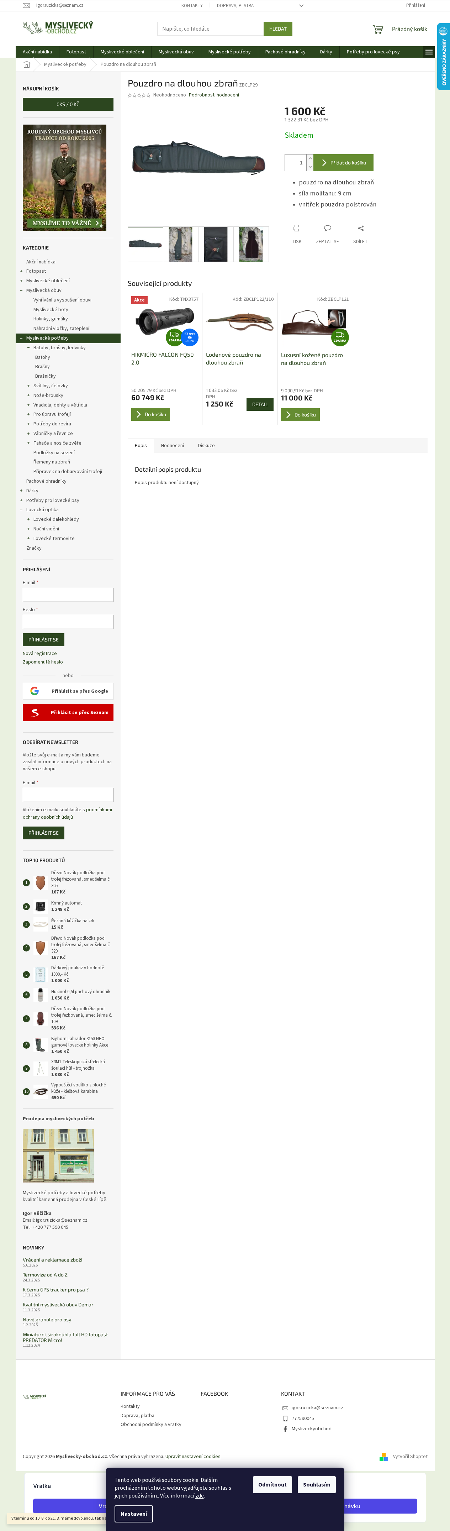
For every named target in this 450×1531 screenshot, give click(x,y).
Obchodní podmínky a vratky (151, 1424)
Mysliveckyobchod (312, 1428)
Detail (260, 404)
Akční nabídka (40, 262)
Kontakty (192, 5)
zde (199, 1496)
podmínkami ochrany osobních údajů (67, 813)
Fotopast (36, 271)
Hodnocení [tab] (172, 445)
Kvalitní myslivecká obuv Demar (58, 1304)
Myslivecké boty (50, 309)
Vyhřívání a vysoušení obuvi (62, 300)
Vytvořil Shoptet (410, 1456)
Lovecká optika (42, 509)
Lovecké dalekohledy (56, 519)
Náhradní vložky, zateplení (61, 328)
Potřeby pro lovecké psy (52, 500)
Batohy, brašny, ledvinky (59, 347)
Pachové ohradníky (46, 481)
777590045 (303, 1418)
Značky (34, 548)
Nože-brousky (48, 395)
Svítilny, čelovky (50, 385)
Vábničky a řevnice (53, 433)
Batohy (42, 357)
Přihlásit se (43, 639)
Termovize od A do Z (45, 1274)
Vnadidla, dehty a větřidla (60, 405)
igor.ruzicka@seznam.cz (317, 1407)
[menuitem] (37, 52)
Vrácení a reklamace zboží (52, 1259)
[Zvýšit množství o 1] (309, 158)
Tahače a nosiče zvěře (57, 443)
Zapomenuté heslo (43, 662)
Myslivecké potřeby (47, 338)
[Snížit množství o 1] (309, 167)
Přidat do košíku (348, 162)
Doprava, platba (235, 5)
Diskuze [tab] (206, 445)
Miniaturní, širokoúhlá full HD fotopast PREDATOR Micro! (65, 1337)
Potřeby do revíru (52, 424)
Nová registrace (40, 653)
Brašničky (45, 376)
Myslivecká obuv (44, 290)
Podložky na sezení (54, 452)
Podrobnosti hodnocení (214, 95)
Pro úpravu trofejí (52, 414)
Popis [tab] (141, 445)
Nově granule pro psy (47, 1319)
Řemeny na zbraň (51, 462)
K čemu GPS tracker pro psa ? (56, 1289)
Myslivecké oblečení (48, 280)
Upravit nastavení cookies (193, 1456)
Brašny (42, 366)
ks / (68, 104)
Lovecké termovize (54, 538)
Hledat (278, 29)
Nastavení (134, 1514)
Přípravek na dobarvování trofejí (67, 471)
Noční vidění (46, 529)
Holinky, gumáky (50, 319)
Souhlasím (316, 1485)
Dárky (32, 490)
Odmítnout (272, 1485)
